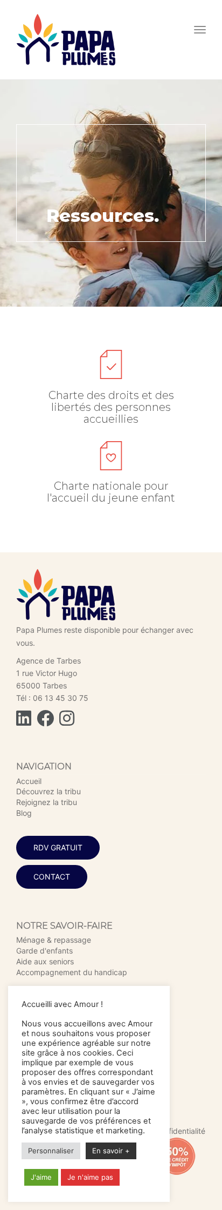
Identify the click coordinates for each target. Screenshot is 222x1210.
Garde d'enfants (44, 950)
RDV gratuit (57, 847)
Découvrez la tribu (48, 791)
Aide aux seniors (45, 961)
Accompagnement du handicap (71, 972)
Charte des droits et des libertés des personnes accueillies (111, 407)
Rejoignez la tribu (46, 802)
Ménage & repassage (53, 939)
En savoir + (111, 1150)
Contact (51, 876)
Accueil (28, 781)
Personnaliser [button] (51, 1150)
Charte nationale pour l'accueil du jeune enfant (111, 491)
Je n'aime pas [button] (90, 1177)
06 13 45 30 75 (60, 697)
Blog (24, 812)
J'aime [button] (41, 1177)
